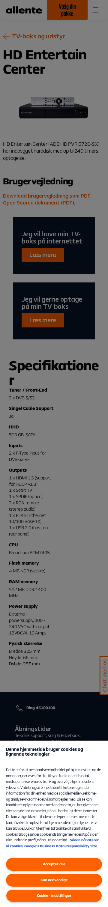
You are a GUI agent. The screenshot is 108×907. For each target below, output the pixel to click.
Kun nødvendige (54, 880)
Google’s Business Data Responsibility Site (60, 846)
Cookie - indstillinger (54, 895)
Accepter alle (54, 864)
